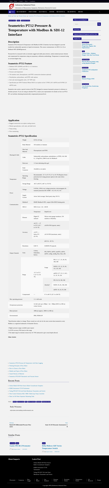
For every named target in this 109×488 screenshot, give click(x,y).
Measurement (21, 11)
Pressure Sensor (12, 20)
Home (11, 1)
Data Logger (29, 480)
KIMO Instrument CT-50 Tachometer (19, 388)
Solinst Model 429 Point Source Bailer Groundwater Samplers (26, 385)
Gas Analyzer (46, 480)
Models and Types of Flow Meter (18, 371)
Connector (21, 480)
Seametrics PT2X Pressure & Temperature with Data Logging (26, 363)
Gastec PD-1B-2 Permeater (20, 446)
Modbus (14, 401)
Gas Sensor (12, 443)
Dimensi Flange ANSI (88, 78)
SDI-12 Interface (31, 401)
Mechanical (61, 11)
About (15, 1)
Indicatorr (32, 11)
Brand (80, 11)
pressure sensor (20, 401)
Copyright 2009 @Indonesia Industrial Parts (54, 485)
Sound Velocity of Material (16, 374)
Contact (21, 1)
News (26, 1)
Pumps (99, 480)
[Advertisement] (38, 107)
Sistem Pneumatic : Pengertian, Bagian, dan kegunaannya (89, 46)
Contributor (32, 1)
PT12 (26, 401)
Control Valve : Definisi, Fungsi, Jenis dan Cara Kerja (90, 54)
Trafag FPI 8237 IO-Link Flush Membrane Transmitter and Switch (27, 391)
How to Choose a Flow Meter (17, 368)
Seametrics (39, 401)
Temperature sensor (46, 401)
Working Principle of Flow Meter (18, 365)
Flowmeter (12, 480)
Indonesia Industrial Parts (25, 5)
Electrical (43, 11)
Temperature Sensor (25, 20)
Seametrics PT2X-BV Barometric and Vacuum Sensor (23, 376)
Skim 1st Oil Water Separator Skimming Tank (21, 396)
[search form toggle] (99, 11)
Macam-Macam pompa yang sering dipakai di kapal (90, 62)
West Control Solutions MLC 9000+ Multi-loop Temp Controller (26, 393)
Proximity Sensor (66, 480)
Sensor (51, 11)
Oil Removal (71, 11)
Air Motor (37, 480)
